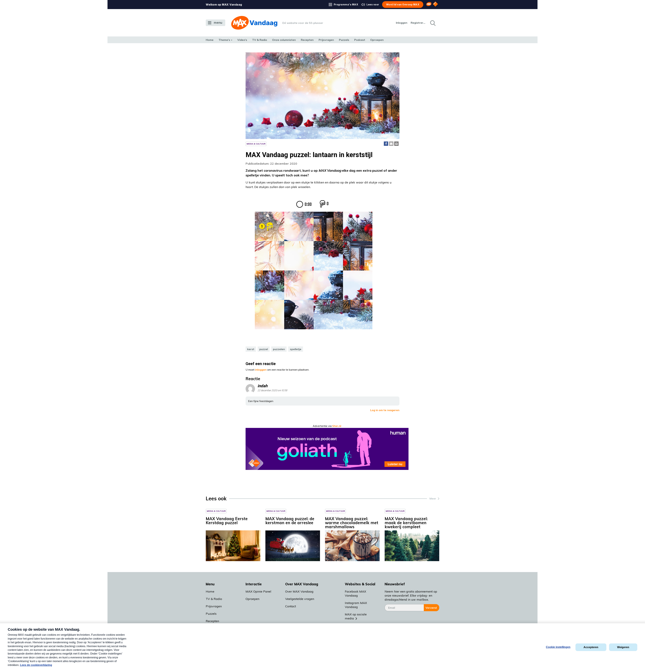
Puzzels (344, 39)
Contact (290, 606)
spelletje (295, 349)
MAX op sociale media (356, 616)
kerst (250, 349)
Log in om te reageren (384, 410)
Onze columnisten (284, 39)
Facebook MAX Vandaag (355, 593)
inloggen (261, 369)
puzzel (263, 349)
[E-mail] (391, 143)
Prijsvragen (326, 39)
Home (209, 39)
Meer (432, 498)
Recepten (307, 39)
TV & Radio (259, 39)
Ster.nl (336, 426)
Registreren (418, 22)
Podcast (359, 39)
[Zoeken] (432, 22)
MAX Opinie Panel (258, 591)
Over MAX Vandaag (299, 591)
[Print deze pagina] (396, 143)
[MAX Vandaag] (254, 23)
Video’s (242, 39)
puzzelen (279, 349)
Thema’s (224, 39)
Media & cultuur (256, 143)
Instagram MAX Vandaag (356, 605)
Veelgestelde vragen (299, 599)
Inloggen (401, 22)
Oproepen (377, 39)
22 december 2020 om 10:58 (272, 390)
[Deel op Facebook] (386, 143)
